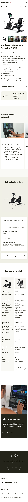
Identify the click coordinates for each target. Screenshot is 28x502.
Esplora (20, 368)
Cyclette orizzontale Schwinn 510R (19, 293)
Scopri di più (16, 98)
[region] (14, 324)
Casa (2, 6)
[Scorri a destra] (23, 22)
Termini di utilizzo (19, 494)
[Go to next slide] (25, 115)
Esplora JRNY (14, 468)
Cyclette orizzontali (10, 6)
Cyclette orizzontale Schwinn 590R (6, 292)
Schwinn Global (9, 497)
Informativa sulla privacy (7, 494)
